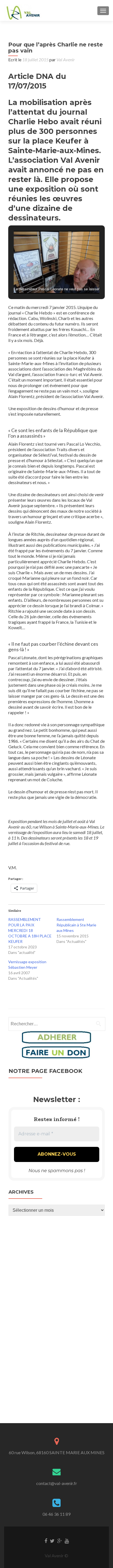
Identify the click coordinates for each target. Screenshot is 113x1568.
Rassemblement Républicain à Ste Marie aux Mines (76, 925)
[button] (44, 279)
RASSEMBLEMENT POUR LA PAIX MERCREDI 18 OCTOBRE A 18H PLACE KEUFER (30, 930)
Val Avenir (65, 59)
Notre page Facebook (45, 1071)
